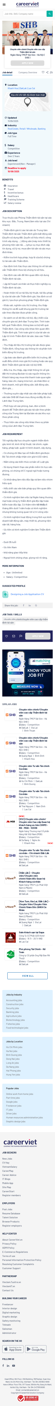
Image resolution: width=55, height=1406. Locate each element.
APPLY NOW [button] (27, 63)
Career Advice (9, 1175)
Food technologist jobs (17, 1027)
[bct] (27, 1398)
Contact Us (7, 1290)
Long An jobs (12, 1062)
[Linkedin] (8, 1365)
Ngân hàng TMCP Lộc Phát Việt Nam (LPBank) (33, 886)
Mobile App (7, 1183)
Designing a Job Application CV (27, 594)
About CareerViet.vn (12, 1239)
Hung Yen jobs (13, 1074)
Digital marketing (11, 1312)
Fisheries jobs (13, 1023)
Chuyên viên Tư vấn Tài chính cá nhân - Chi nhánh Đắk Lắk (34, 851)
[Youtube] (13, 1365)
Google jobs (11, 1101)
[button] (43, 72)
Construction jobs (14, 1004)
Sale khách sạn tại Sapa (31, 932)
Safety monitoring (11, 1320)
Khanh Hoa (13, 88)
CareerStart (8, 1191)
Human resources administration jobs (24, 1117)
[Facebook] (3, 1365)
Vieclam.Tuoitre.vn (11, 1282)
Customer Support (11, 1268)
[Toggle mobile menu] (4, 4)
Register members (11, 1195)
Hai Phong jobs (13, 1070)
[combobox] (25, 14)
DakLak (23, 88)
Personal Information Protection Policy (21, 1260)
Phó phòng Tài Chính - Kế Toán (32, 950)
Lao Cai (31, 88)
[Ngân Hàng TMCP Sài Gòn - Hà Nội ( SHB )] (10, 715)
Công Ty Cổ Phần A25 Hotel (31, 935)
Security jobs (12, 1008)
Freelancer (7, 1304)
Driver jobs (11, 1113)
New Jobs (7, 1158)
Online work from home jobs (19, 1094)
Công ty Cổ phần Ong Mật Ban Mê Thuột (34, 957)
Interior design (9, 1308)
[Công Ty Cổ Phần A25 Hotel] (10, 937)
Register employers (12, 1225)
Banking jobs (12, 1012)
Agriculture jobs (14, 1016)
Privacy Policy (9, 1243)
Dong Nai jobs (13, 1058)
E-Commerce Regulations (15, 1251)
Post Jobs (7, 1209)
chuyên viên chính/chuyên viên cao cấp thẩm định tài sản (25, 621)
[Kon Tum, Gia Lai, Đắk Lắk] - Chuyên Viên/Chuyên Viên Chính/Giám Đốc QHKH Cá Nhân (34, 906)
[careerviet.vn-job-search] (13, 1349)
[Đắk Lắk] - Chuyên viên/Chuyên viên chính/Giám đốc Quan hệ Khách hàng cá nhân (32, 877)
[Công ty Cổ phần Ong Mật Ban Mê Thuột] (10, 954)
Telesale (6, 1324)
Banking (42, 128)
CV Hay (5, 1162)
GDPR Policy (8, 1247)
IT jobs (9, 1109)
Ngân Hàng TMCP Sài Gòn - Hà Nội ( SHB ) (27, 56)
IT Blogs (6, 1179)
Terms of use (8, 1256)
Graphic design (9, 1316)
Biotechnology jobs (15, 1020)
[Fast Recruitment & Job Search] (27, 4)
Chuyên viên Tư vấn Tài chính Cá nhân (34, 767)
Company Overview (27, 72)
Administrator (9, 1333)
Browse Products (10, 1221)
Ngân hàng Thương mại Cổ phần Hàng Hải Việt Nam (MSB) (34, 833)
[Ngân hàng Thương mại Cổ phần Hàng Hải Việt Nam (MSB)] (10, 821)
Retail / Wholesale (28, 128)
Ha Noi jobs (11, 1051)
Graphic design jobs (15, 1121)
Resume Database (11, 1213)
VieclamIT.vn (8, 1286)
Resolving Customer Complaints (18, 1264)
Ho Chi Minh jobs (14, 1047)
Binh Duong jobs (14, 1054)
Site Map (6, 1187)
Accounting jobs (14, 1000)
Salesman (7, 1328)
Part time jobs (13, 1097)
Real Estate (13, 128)
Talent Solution (10, 1217)
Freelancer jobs (13, 1105)
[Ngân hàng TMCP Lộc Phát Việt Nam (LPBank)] (10, 878)
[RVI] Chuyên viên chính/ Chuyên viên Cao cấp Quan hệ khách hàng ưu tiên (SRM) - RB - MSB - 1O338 (34, 823)
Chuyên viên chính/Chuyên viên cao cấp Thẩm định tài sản (33, 712)
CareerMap (7, 1170)
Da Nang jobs (12, 1066)
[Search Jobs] (50, 14)
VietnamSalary (9, 1166)
